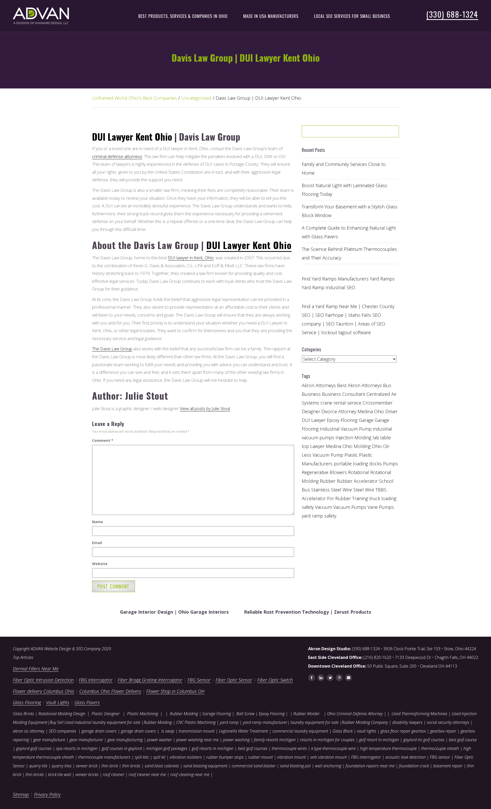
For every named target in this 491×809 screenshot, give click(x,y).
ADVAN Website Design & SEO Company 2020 (71, 648)
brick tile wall (59, 774)
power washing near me (197, 740)
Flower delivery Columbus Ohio (43, 691)
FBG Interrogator (96, 680)
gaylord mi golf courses (423, 740)
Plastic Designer (106, 713)
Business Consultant (343, 394)
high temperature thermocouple (388, 748)
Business (311, 394)
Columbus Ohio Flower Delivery (110, 691)
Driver (391, 411)
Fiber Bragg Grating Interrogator (150, 680)
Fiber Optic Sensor (234, 680)
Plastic (351, 455)
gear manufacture (49, 740)
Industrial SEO (340, 287)
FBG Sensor (198, 680)
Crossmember (378, 403)
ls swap (167, 731)
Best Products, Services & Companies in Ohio (183, 16)
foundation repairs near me (370, 766)
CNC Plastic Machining (196, 722)
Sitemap (21, 794)
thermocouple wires (289, 748)
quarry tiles (62, 766)
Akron (308, 385)
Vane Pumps (380, 507)
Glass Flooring (27, 702)
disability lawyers (407, 722)
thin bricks (131, 766)
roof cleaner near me (147, 774)
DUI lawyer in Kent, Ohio (191, 258)
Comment (102, 440)
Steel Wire (363, 490)
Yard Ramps (382, 279)
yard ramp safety (319, 516)
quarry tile (38, 766)
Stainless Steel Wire (331, 490)
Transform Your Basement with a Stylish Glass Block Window (349, 211)
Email (97, 542)
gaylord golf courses (34, 748)
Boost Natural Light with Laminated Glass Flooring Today (344, 189)
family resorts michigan (275, 740)
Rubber (328, 481)
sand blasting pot (295, 766)
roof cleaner (113, 774)
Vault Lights (57, 702)
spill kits (142, 757)
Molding (362, 446)
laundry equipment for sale (315, 722)
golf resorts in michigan (212, 748)
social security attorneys (448, 722)
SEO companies (62, 731)
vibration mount (291, 757)
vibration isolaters (186, 757)
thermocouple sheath (440, 748)
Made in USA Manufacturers (270, 16)
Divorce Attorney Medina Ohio (352, 411)
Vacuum (323, 507)
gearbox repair (443, 731)
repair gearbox (413, 731)
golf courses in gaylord (122, 748)
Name (97, 521)
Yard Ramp (313, 287)
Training (360, 498)
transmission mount (197, 731)
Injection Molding (353, 437)
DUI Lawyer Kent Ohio (132, 136)
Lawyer (317, 446)
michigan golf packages (166, 748)
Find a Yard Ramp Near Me (329, 306)
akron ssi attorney (28, 731)
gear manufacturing (125, 740)
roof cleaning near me (189, 774)
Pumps (390, 463)
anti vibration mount (328, 757)
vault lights (366, 731)
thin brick (110, 766)
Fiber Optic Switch (275, 680)
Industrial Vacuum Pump (346, 429)
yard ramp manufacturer (265, 722)
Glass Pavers (87, 702)
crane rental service (340, 403)
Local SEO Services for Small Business (352, 16)
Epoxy (333, 420)
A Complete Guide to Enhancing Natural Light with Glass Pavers (349, 232)
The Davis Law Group (112, 349)
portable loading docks (358, 463)
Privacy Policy (47, 794)
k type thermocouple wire (333, 748)
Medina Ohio (339, 446)
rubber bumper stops (225, 757)
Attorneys (326, 385)
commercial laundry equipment (300, 731)
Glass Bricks (23, 713)
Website (99, 563)
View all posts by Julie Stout (205, 408)
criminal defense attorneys (117, 156)
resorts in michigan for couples (327, 740)
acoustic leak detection (405, 757)
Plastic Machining (142, 713)
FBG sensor (440, 757)
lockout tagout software (346, 332)
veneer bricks (86, 774)
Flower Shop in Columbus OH (175, 691)
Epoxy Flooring (272, 713)
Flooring (349, 420)
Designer (311, 411)
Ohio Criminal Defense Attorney (355, 713)
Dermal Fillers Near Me (36, 669)
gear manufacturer (86, 740)
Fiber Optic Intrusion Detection (43, 680)
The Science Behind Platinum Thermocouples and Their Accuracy (349, 253)
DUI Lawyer (314, 420)
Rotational (358, 472)
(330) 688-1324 (452, 14)
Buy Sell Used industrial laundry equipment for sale (95, 722)
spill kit (159, 757)
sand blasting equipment (205, 766)
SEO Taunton (339, 324)
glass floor (390, 731)
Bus (387, 385)
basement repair (448, 766)
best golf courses (252, 748)
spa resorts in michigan (76, 748)
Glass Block (342, 731)
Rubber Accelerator (357, 481)
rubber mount (260, 757)
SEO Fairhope (329, 315)
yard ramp (229, 722)
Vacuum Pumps (349, 507)
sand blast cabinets (162, 766)
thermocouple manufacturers (104, 757)
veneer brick (86, 766)
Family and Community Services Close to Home (344, 168)
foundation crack (414, 766)
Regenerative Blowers (324, 472)
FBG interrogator (366, 757)
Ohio (377, 446)
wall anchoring (328, 766)
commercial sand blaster (254, 766)
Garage (366, 420)
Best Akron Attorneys (359, 385)
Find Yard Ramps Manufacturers (335, 279)
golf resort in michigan (379, 740)
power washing (237, 740)
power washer (159, 740)
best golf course (463, 740)
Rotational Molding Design (61, 713)
